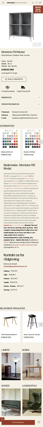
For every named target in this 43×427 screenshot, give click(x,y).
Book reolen (33, 245)
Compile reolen (24, 245)
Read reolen (15, 245)
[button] (21, 26)
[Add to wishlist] (38, 422)
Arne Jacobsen (22, 186)
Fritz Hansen (13, 183)
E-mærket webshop (8, 91)
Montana (6, 179)
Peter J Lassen (23, 176)
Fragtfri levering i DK (23, 91)
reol (15, 210)
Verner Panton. (13, 188)
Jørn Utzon (31, 186)
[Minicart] (40, 2)
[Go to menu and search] (3, 2)
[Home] (18, 2)
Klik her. (6, 242)
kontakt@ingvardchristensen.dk (15, 266)
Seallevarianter (15, 79)
